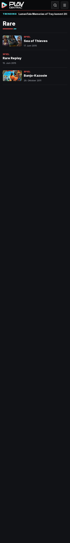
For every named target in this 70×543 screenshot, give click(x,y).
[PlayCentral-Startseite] (13, 5)
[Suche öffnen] (55, 5)
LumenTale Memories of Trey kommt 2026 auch (43, 13)
